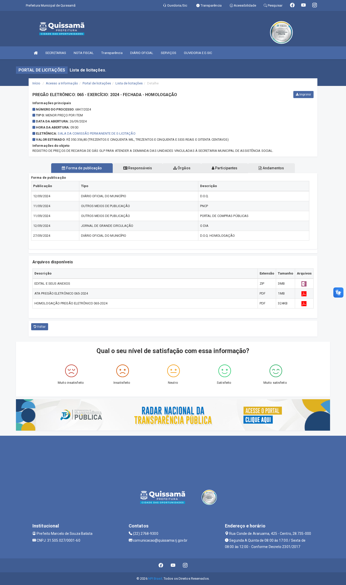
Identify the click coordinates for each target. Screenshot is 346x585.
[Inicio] (35, 52)
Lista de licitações (129, 83)
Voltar (41, 326)
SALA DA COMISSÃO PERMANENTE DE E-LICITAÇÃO (96, 133)
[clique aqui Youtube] (173, 565)
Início (36, 83)
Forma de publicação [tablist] (83, 168)
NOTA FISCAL (84, 53)
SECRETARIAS (55, 53)
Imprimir (305, 94)
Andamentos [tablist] (273, 168)
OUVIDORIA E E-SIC (198, 53)
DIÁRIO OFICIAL (141, 53)
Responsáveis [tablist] (139, 168)
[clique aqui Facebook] (161, 565)
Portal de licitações (97, 83)
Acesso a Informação (62, 83)
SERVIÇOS (168, 53)
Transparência (111, 53)
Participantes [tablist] (225, 168)
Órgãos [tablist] (183, 168)
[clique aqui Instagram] (185, 565)
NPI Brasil (155, 578)
